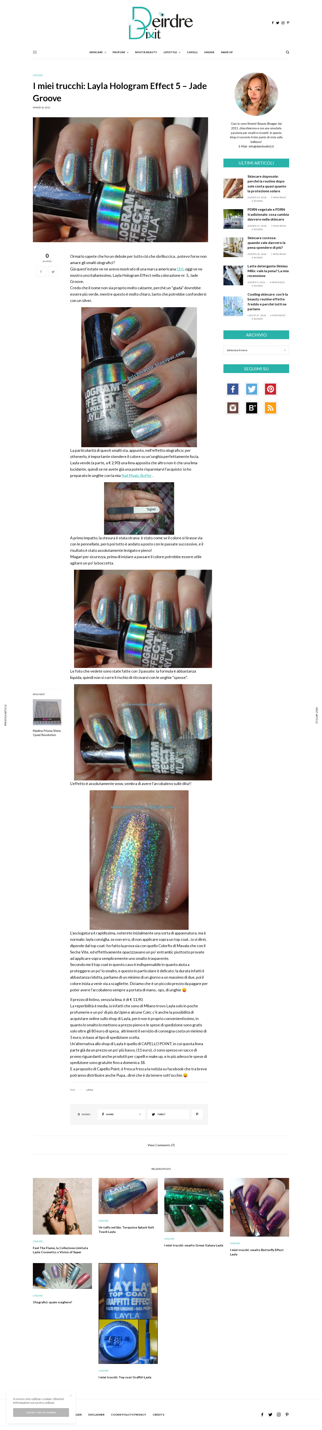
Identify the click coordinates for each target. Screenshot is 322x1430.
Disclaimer (96, 1414)
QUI (180, 268)
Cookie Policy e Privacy (128, 1414)
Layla (90, 1090)
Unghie (38, 75)
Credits (158, 1414)
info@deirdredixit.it (261, 146)
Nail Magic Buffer (136, 475)
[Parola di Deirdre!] (161, 23)
